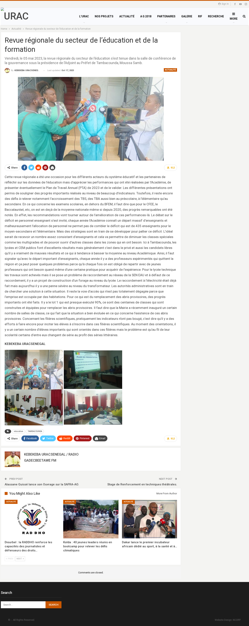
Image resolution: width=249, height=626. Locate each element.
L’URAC (84, 16)
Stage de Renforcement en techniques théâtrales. (142, 484)
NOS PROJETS (104, 16)
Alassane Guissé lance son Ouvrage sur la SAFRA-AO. (42, 484)
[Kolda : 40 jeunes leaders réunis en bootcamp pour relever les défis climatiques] (90, 519)
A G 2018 (145, 16)
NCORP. (237, 620)
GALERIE (186, 16)
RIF (200, 16)
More (234, 18)
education (18, 431)
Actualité (170, 70)
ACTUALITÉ (126, 16)
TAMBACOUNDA (35, 431)
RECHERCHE (216, 16)
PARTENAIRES (166, 16)
